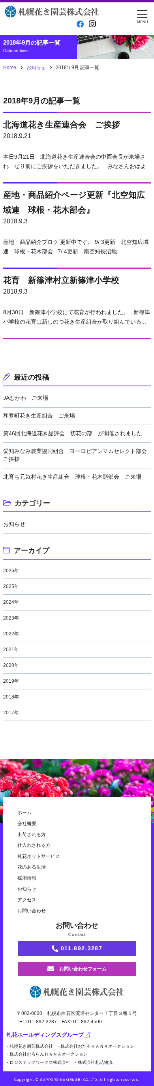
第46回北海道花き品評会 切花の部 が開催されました (72, 433)
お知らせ (35, 67)
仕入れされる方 (34, 845)
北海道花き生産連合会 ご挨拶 (61, 124)
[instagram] (92, 24)
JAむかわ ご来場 (25, 398)
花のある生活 (31, 867)
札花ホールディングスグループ (45, 1035)
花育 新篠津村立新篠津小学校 (61, 280)
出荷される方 (31, 834)
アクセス (26, 900)
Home (9, 67)
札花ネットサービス (38, 856)
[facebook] (80, 24)
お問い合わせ (31, 911)
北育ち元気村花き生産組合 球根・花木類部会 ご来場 (72, 477)
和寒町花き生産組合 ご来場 (39, 416)
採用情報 (26, 878)
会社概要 (26, 823)
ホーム (24, 812)
